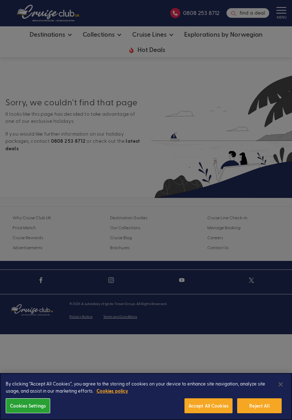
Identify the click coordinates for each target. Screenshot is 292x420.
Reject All (259, 405)
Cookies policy (112, 391)
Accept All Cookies (208, 405)
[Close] (280, 384)
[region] (146, 396)
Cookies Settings (28, 405)
